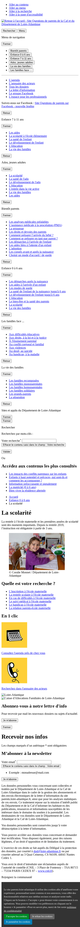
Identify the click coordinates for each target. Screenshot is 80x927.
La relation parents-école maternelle (30, 608)
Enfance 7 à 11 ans (20, 58)
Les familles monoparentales (25, 383)
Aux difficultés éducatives (24, 334)
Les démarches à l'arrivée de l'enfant (30, 241)
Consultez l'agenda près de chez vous (23, 653)
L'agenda (14, 80)
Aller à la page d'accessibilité (26, 14)
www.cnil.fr (45, 870)
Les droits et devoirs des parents (27, 231)
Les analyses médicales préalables (29, 221)
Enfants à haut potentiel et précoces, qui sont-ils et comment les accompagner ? (38, 479)
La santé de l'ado (19, 178)
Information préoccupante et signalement (33, 483)
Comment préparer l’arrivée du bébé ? (31, 235)
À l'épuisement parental (22, 341)
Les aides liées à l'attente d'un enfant (30, 245)
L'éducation (16, 145)
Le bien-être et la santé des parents (29, 301)
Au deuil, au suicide (20, 351)
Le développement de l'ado (25, 182)
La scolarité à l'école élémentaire (28, 136)
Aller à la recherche (20, 11)
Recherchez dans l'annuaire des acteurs (24, 688)
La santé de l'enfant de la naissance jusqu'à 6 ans (37, 291)
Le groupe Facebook (21, 93)
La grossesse (16, 228)
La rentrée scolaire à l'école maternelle (31, 594)
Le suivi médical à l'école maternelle (30, 601)
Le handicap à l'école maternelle (28, 604)
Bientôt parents (18, 50)
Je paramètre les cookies (18, 922)
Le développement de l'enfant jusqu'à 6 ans (34, 294)
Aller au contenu (18, 4)
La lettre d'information (22, 90)
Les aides (14, 132)
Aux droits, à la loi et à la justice (28, 337)
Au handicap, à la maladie (24, 354)
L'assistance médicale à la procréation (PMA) (35, 225)
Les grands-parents (20, 393)
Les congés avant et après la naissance (31, 251)
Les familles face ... (21, 70)
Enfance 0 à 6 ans (20, 54)
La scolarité (16, 175)
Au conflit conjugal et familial (26, 344)
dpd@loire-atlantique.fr (47, 851)
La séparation (17, 397)
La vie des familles (20, 66)
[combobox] (39, 441)
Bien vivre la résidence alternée (27, 490)
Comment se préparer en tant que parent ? (33, 238)
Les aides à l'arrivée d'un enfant (27, 284)
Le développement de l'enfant (26, 142)
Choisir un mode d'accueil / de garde (30, 255)
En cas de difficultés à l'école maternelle (32, 598)
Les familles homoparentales (25, 387)
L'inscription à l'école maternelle (28, 591)
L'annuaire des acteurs (22, 83)
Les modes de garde (20, 288)
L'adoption (15, 248)
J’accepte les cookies (16, 916)
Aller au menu (17, 7)
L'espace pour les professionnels (28, 96)
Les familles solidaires (22, 390)
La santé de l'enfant (20, 139)
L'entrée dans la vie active (24, 188)
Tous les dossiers (19, 86)
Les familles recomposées (24, 380)
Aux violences (17, 347)
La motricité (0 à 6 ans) (22, 487)
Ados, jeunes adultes (21, 62)
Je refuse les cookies (42, 916)
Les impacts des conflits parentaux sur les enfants (37, 473)
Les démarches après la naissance (28, 281)
